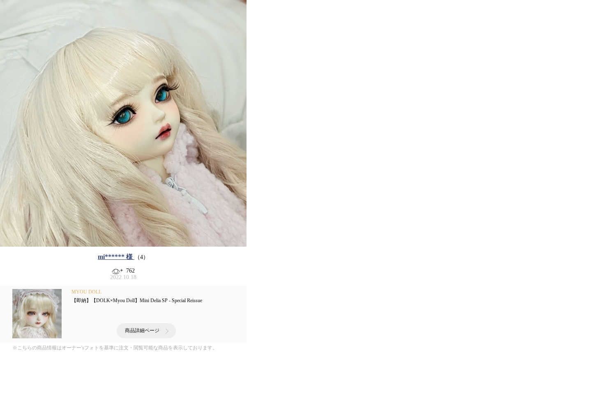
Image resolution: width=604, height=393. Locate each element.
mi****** (115, 256)
